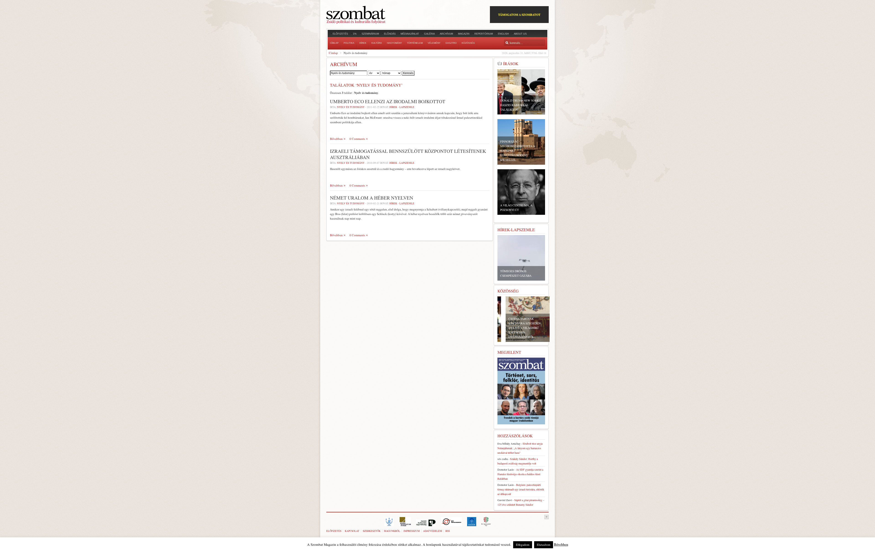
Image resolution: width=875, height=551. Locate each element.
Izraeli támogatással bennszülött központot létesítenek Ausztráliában (408, 154)
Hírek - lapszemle (401, 107)
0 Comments (357, 139)
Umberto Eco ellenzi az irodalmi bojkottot (387, 101)
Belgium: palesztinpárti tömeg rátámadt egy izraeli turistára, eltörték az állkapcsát (520, 489)
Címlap (333, 53)
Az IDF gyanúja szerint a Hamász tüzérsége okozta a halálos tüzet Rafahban (520, 474)
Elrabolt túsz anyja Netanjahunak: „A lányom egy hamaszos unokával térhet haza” (520, 448)
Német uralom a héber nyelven (371, 198)
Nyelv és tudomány (351, 203)
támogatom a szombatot (519, 14)
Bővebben (336, 139)
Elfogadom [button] (522, 545)
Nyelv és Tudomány (351, 107)
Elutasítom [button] (543, 545)
